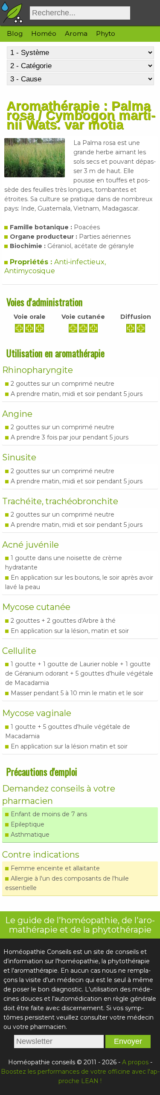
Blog (15, 33)
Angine (17, 414)
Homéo (43, 33)
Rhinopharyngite (37, 370)
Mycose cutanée (36, 607)
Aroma (76, 33)
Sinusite (19, 457)
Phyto (105, 33)
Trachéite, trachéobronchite (60, 501)
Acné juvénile (30, 545)
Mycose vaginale (36, 713)
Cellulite (19, 651)
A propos (135, 1062)
